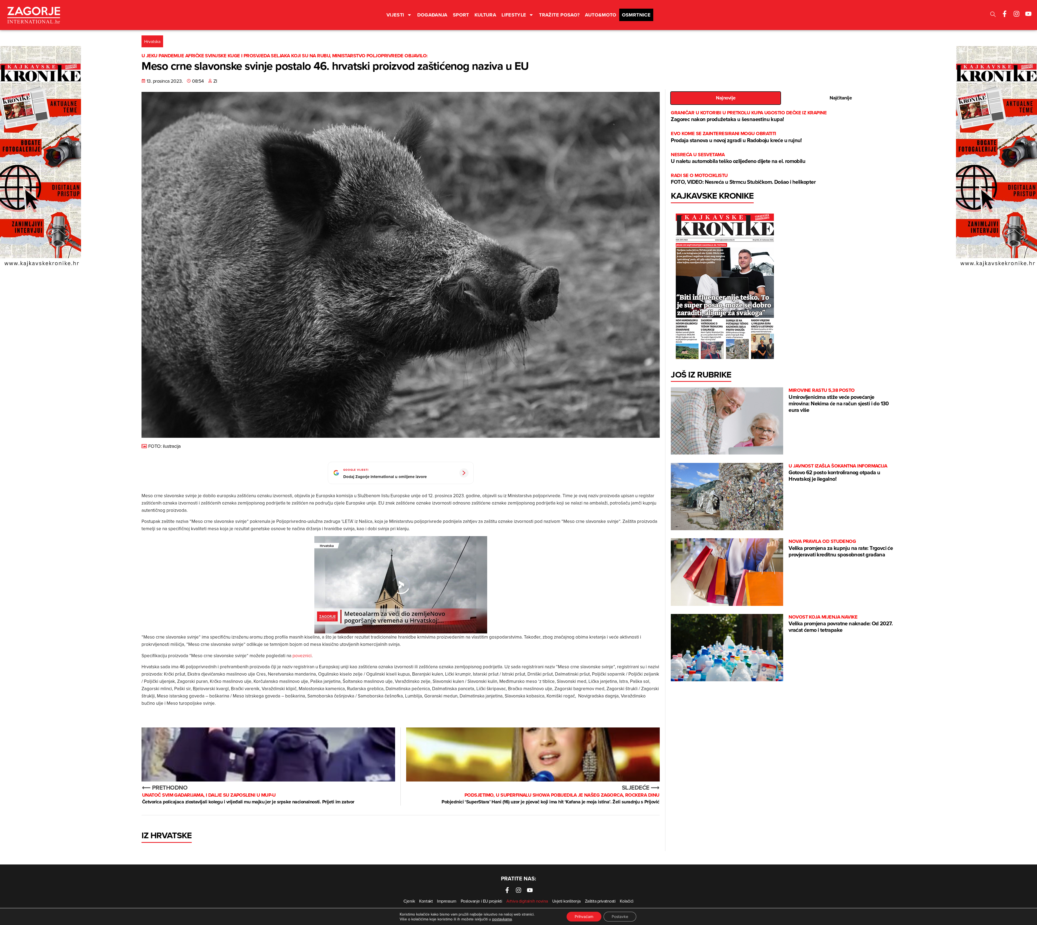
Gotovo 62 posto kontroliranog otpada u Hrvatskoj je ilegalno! (838, 473)
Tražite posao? (559, 14)
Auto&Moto (600, 14)
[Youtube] (1028, 14)
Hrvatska (152, 41)
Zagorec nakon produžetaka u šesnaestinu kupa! (749, 116)
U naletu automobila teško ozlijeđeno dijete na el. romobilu (738, 158)
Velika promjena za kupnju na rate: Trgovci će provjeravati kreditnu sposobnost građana (841, 548)
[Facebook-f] (1004, 14)
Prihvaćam (584, 916)
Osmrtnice (636, 14)
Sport (461, 14)
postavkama (502, 919)
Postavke (620, 916)
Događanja (432, 14)
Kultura (485, 14)
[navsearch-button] (993, 15)
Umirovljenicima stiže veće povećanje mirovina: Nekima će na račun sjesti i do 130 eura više (839, 400)
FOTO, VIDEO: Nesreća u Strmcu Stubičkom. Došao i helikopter (743, 179)
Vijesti (395, 14)
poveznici (302, 655)
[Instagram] (1016, 14)
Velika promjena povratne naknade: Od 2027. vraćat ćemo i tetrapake (841, 624)
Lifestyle (513, 14)
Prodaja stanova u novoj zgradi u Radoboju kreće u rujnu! (736, 137)
